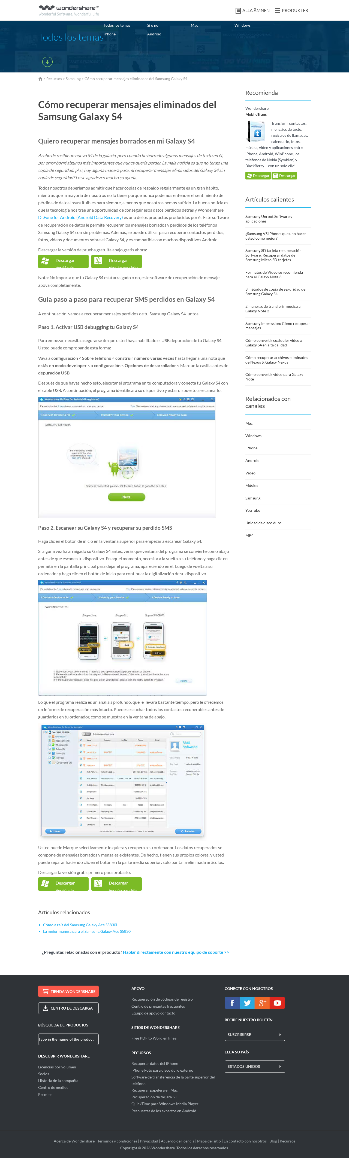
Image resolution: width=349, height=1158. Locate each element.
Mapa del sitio (209, 1141)
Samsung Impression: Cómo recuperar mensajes (277, 325)
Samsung (73, 78)
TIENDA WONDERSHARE (73, 991)
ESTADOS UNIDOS (244, 1066)
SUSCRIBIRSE (239, 1034)
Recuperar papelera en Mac (154, 1090)
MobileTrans (256, 114)
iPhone (110, 34)
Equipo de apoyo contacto (153, 1013)
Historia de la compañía (58, 1080)
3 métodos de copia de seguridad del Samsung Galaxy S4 (275, 291)
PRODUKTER (295, 10)
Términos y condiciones (117, 1141)
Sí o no (152, 25)
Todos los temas (117, 25)
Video (250, 473)
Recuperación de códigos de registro (162, 999)
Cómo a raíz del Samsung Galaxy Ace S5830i (80, 924)
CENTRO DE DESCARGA (72, 1008)
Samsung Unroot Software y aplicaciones (268, 218)
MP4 (249, 535)
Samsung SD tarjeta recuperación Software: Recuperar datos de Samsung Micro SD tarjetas (273, 255)
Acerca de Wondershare (74, 1141)
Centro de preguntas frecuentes (158, 1006)
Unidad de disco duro (263, 522)
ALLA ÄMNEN (256, 10)
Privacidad (149, 1141)
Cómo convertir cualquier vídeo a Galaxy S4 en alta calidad (273, 342)
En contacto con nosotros (245, 1141)
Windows (242, 25)
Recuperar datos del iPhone (154, 1063)
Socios (43, 1073)
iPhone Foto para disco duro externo (162, 1070)
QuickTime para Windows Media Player (164, 1103)
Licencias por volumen (57, 1067)
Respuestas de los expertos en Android (163, 1110)
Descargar (260, 175)
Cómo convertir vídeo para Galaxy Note (274, 376)
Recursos (54, 78)
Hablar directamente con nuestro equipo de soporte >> (176, 952)
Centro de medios (53, 1087)
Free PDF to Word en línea (153, 1038)
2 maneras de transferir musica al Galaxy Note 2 (273, 308)
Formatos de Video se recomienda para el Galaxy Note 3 (274, 274)
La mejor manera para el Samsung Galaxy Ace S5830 (87, 931)
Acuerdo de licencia (177, 1141)
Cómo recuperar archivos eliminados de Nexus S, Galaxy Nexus (276, 359)
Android (154, 34)
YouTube (252, 510)
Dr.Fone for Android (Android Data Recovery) (80, 217)
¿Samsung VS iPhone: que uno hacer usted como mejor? (275, 235)
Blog (273, 1141)
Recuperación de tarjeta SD (154, 1097)
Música (251, 485)
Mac (194, 25)
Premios (45, 1094)
